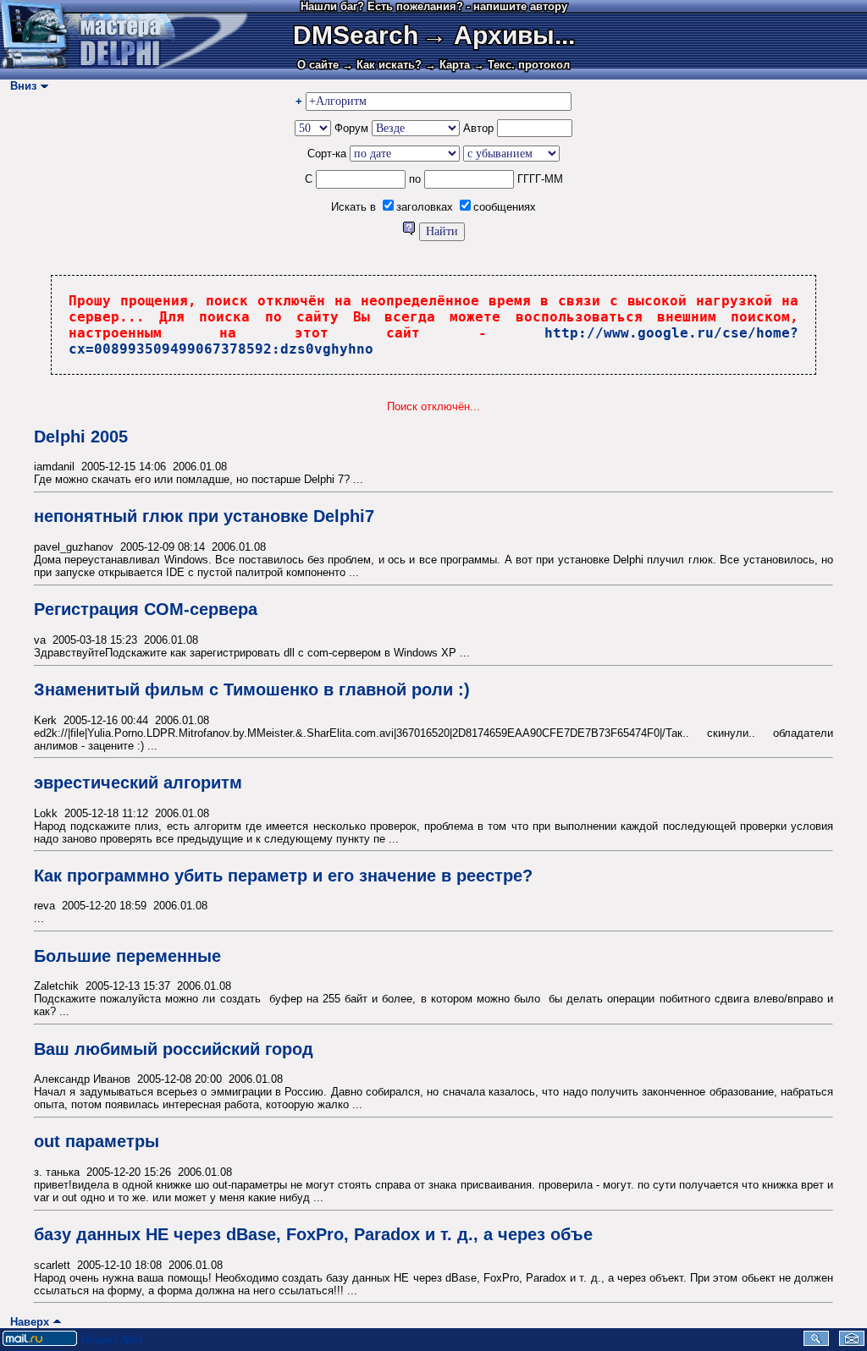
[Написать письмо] (851, 1342)
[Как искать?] (410, 231)
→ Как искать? (382, 64)
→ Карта (447, 64)
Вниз (20, 86)
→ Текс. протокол (521, 64)
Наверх (26, 1321)
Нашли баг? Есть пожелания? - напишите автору (434, 6)
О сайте (318, 64)
